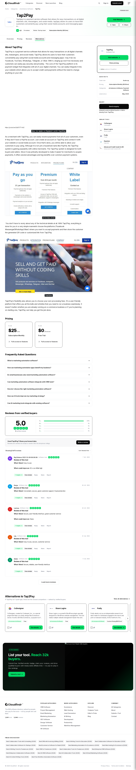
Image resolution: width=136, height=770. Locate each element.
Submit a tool (117, 3)
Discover (39, 3)
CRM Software (45, 707)
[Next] (128, 618)
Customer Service (46, 725)
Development (68, 719)
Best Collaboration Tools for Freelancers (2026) (74, 749)
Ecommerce (68, 707)
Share (126, 25)
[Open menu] (129, 3)
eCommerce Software (26, 9)
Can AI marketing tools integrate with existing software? (28, 403)
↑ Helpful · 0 (18, 475)
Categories (29, 3)
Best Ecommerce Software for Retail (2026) (52, 745)
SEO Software (45, 719)
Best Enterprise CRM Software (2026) (103, 749)
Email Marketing (45, 713)
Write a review (83, 442)
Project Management (47, 710)
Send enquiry (114, 106)
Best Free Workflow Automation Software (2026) (46, 757)
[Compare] (9, 628)
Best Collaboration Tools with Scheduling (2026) (21, 741)
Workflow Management (72, 725)
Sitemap (128, 766)
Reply (36, 475)
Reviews (29, 39)
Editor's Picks (92, 713)
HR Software (44, 728)
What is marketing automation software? (22, 361)
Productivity (68, 722)
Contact (114, 716)
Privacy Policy (105, 766)
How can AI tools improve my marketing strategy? (26, 396)
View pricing (114, 63)
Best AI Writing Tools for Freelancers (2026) (19, 749)
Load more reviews (48, 582)
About (113, 710)
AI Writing (67, 716)
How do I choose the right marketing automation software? (29, 389)
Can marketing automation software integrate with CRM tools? (30, 382)
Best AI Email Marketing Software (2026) (95, 753)
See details (36, 627)
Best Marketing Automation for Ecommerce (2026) (83, 745)
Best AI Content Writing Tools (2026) (17, 757)
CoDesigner (19, 608)
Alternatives (39, 39)
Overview (10, 39)
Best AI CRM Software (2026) (46, 753)
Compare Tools (93, 710)
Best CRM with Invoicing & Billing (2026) (51, 741)
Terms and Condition (117, 766)
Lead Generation (70, 713)
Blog (60, 3)
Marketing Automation (48, 716)
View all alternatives (122, 599)
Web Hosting (68, 710)
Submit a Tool (116, 713)
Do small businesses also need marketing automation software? (31, 375)
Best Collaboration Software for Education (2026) (110, 741)
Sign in (105, 3)
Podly (99, 608)
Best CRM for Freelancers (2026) (46, 749)
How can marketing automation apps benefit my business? (29, 368)
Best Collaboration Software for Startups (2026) (20, 745)
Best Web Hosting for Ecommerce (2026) (114, 745)
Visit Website (119, 20)
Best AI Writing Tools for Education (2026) (79, 741)
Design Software (46, 722)
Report (49, 475)
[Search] (99, 3)
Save (114, 25)
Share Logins (61, 608)
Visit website (114, 57)
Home (7, 9)
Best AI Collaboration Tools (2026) (69, 753)
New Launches (51, 3)
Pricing (19, 39)
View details (28, 475)
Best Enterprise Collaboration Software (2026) (20, 753)
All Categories (116, 707)
